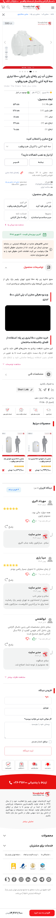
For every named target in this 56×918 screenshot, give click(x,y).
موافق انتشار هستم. (39, 742)
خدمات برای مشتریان (41, 846)
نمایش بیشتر (28, 821)
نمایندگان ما (45, 854)
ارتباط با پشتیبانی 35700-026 (30, 783)
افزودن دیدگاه (14, 489)
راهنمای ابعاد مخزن (12, 172)
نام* (47, 697)
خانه (52, 14)
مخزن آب (45, 14)
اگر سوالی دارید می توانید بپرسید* (38, 719)
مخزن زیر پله (35, 14)
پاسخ (10, 527)
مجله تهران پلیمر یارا (12, 854)
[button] (51, 42)
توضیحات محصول (33, 267)
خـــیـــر (16, 162)
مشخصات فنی (35, 374)
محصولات (47, 836)
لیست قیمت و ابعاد (30, 854)
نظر (34, 92)
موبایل (46, 708)
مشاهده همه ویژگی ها (15, 225)
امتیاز (45, 92)
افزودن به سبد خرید (42, 912)
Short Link (23, 390)
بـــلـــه (40, 162)
